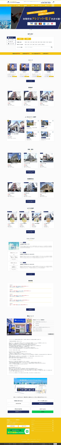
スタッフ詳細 (9, 76)
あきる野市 (39, 44)
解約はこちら (47, 5)
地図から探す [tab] (11, 41)
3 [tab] (31, 29)
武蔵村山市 (43, 44)
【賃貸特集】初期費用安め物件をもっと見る (30, 201)
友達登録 (42, 411)
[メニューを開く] (53, 5)
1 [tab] (29, 29)
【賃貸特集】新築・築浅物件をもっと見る (30, 172)
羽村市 (36, 44)
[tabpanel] (30, 18)
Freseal (19, 304)
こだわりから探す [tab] (12, 43)
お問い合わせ (40, 5)
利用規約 (28, 439)
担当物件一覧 (14, 76)
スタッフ (32, 422)
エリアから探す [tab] (12, 39)
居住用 (20, 38)
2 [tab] (30, 29)
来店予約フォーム (18, 411)
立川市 (31, 44)
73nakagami (19, 286)
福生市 (28, 44)
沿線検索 (25, 5)
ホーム (10, 5)
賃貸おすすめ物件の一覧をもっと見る (30, 231)
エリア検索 (18, 5)
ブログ (32, 426)
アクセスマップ (33, 428)
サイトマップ (38, 439)
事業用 (28, 38)
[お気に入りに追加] (20, 92)
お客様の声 (32, 424)
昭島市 (26, 44)
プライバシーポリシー (33, 439)
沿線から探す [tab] (11, 37)
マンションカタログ (23, 439)
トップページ (33, 420)
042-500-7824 (18, 403)
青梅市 (33, 44)
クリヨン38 (19, 295)
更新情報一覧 (30, 309)
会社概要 (32, 5)
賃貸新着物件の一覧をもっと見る (30, 110)
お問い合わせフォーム (42, 403)
